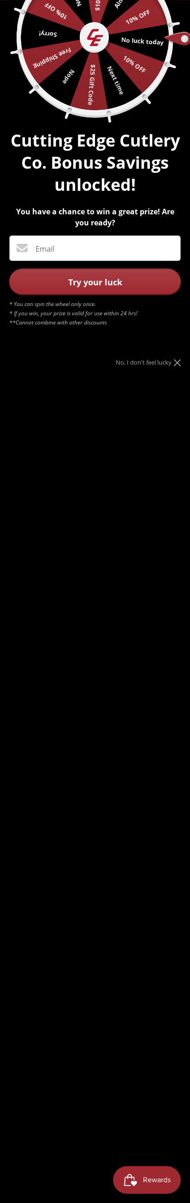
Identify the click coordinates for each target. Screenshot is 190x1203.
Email (45, 248)
